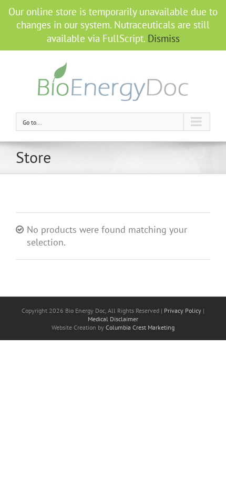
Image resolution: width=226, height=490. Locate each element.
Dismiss (164, 38)
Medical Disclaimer (113, 319)
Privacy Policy (182, 310)
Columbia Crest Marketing (140, 327)
